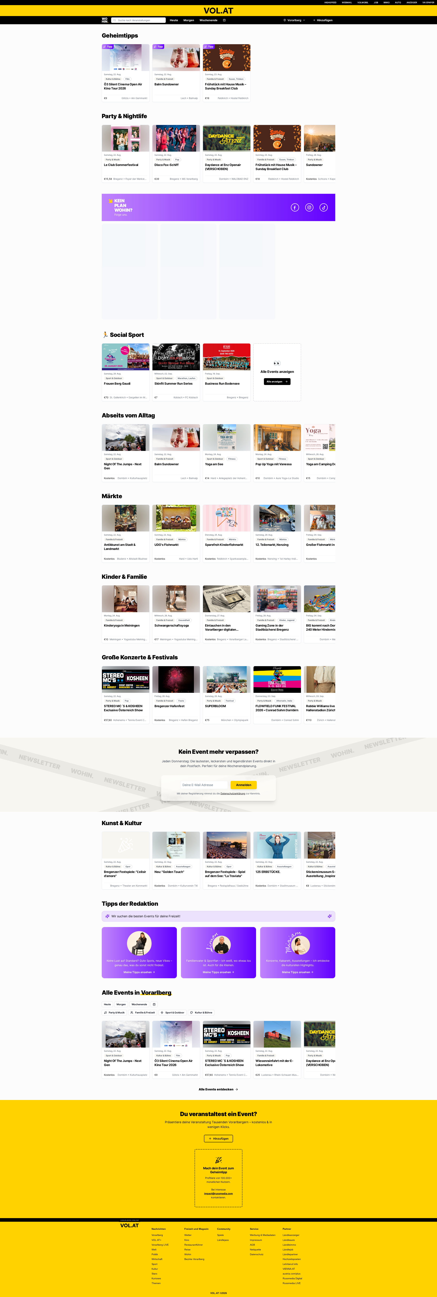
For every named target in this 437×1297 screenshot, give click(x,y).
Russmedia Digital (292, 1278)
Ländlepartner (290, 1254)
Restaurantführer (193, 1244)
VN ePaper (428, 2)
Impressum (256, 1240)
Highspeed (331, 2)
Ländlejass (223, 1240)
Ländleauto (289, 1240)
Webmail (347, 2)
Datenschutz (256, 1254)
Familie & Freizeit (145, 1012)
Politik (155, 1254)
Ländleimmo (289, 1244)
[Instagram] (309, 207)
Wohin (187, 1254)
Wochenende (208, 20)
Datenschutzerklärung (233, 793)
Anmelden (243, 785)
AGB (252, 1244)
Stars (154, 1273)
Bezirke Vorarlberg (194, 1259)
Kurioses (156, 1278)
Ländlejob (288, 1249)
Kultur (155, 1268)
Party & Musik (117, 1012)
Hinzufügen (325, 20)
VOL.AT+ (156, 1240)
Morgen (189, 20)
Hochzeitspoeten (292, 1259)
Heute (174, 20)
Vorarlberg (294, 20)
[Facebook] (295, 207)
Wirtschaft (157, 1259)
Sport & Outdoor (174, 1012)
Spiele (220, 1235)
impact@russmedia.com (218, 1193)
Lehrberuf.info (290, 1264)
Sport (154, 1264)
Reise (187, 1249)
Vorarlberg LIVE (160, 1244)
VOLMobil (363, 2)
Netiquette (255, 1249)
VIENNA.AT (289, 1268)
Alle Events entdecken (216, 1089)
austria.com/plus (291, 1273)
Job (376, 2)
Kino (186, 1240)
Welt (154, 1249)
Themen (156, 1283)
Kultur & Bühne (203, 1012)
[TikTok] (323, 207)
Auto (398, 2)
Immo (387, 2)
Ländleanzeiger (291, 1235)
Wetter (188, 1235)
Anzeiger (412, 2)
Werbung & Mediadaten (263, 1235)
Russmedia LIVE (292, 1283)
